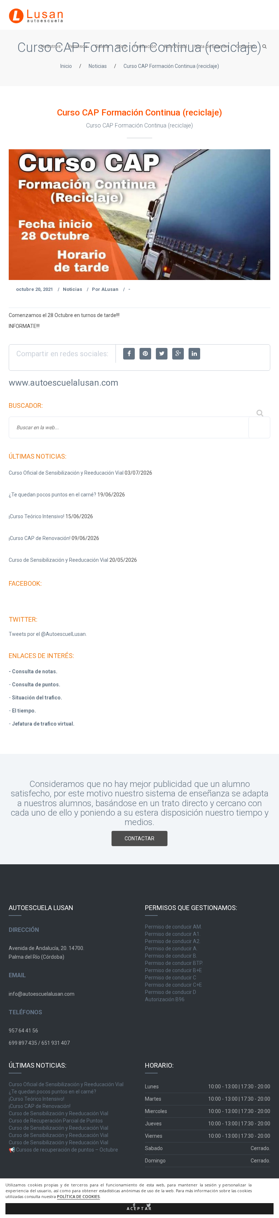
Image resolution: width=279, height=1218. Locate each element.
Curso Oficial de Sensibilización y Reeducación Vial (66, 473)
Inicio (66, 66)
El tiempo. (24, 711)
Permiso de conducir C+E (173, 985)
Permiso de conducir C (170, 978)
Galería (102, 46)
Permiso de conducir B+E (173, 970)
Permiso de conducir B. (171, 956)
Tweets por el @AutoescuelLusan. (48, 634)
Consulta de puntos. (36, 684)
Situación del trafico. (37, 698)
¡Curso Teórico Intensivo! (36, 516)
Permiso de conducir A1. (173, 934)
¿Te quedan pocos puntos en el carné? (52, 495)
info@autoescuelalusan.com (41, 994)
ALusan (109, 289)
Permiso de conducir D (170, 992)
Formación (145, 46)
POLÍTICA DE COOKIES (78, 1196)
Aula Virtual (175, 46)
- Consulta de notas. (33, 671)
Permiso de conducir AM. (173, 927)
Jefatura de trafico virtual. (43, 724)
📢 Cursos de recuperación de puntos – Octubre (63, 1150)
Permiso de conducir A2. (173, 941)
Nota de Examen (211, 46)
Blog (121, 46)
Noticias (98, 66)
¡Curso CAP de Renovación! (39, 538)
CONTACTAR (139, 838)
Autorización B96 (165, 999)
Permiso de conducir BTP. (174, 963)
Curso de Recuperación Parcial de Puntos (56, 1121)
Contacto (245, 46)
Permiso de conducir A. (171, 948)
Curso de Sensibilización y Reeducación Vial (58, 560)
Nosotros (51, 46)
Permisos (78, 46)
